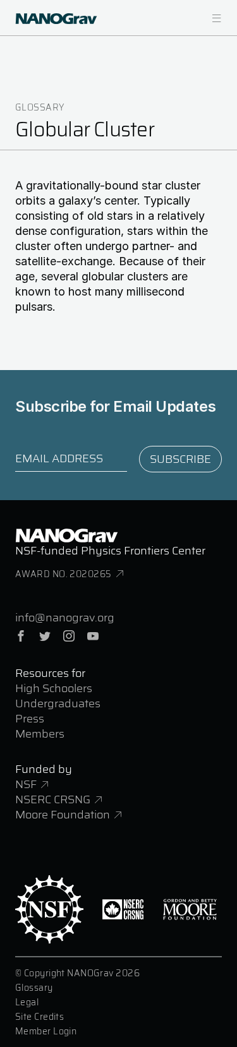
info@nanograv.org (64, 617)
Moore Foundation (62, 814)
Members (39, 734)
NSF (26, 784)
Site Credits (39, 1017)
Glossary (39, 107)
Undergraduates (57, 703)
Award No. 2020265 (63, 574)
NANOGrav (66, 535)
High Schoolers (53, 688)
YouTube (93, 636)
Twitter (45, 636)
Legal (27, 1002)
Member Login (45, 1031)
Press (29, 718)
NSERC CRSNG (52, 799)
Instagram (69, 636)
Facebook (21, 636)
